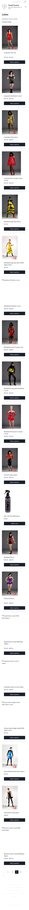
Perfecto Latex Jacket (10, 475)
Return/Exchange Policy (14, 890)
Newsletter (14, 896)
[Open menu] (25, 7)
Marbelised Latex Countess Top (13, 347)
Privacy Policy (22, 893)
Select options (14, 62)
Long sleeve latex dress (11, 137)
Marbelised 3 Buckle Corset (12, 306)
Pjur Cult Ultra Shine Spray (12, 516)
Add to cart (14, 523)
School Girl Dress (9, 598)
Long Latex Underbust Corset (13, 96)
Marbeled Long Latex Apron (12, 221)
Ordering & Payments (9, 893)
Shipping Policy (14, 884)
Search (25, 2)
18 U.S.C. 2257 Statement (14, 887)
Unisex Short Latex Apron (11, 812)
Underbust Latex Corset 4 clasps (13, 687)
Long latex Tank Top (10, 53)
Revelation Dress (9, 557)
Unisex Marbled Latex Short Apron (14, 771)
